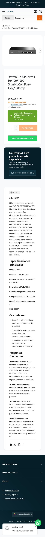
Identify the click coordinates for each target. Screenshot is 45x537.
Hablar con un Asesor (22, 138)
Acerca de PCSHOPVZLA (14, 499)
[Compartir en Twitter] (14, 444)
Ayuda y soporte (11, 494)
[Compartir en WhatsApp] (19, 444)
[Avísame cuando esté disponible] (33, 173)
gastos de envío (17, 105)
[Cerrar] (35, 526)
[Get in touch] (35, 11)
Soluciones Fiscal (22, 5)
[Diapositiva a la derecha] (40, 50)
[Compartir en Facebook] (10, 444)
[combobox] (28, 18)
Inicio (6, 26)
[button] (3, 11)
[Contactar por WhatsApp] (38, 522)
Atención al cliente (12, 490)
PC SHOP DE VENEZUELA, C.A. (25, 521)
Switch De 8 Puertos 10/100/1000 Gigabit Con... (20, 28)
